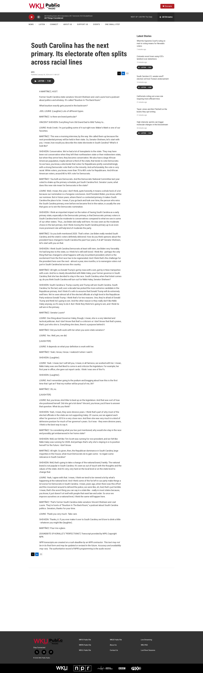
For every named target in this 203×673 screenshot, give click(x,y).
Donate (168, 6)
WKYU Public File (85, 640)
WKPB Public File (85, 645)
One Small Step (112, 24)
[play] (31, 17)
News (31, 24)
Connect (54, 24)
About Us (67, 24)
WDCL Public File (85, 650)
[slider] (42, 17)
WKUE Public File (116, 640)
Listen (42, 24)
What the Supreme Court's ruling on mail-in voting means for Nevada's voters (151, 43)
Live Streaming (146, 640)
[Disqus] (101, 599)
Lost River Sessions (148, 650)
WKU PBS (144, 645)
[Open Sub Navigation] (35, 24)
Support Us (82, 24)
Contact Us (114, 650)
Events (96, 24)
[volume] (39, 17)
